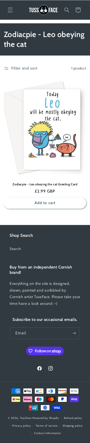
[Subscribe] (74, 333)
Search (15, 249)
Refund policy (73, 418)
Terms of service (47, 425)
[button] (10, 9)
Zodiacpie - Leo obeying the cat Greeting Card (44, 184)
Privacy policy (21, 425)
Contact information (47, 433)
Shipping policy (73, 425)
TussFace (26, 418)
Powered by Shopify (45, 418)
